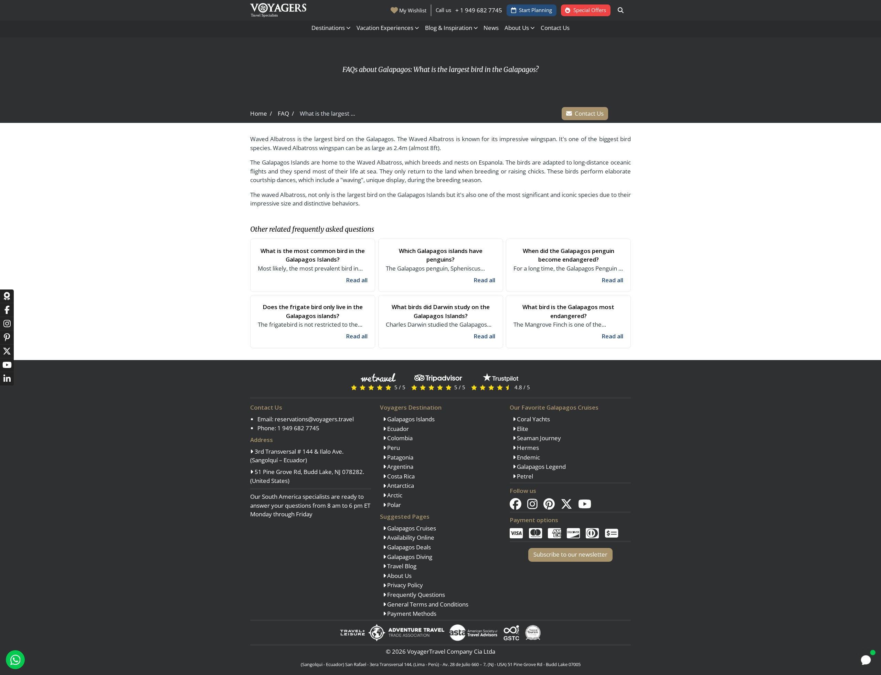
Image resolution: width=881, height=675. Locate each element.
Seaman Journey (538, 438)
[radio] (354, 387)
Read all (357, 280)
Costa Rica (400, 476)
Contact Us (555, 28)
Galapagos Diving (409, 557)
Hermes (527, 448)
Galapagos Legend (541, 467)
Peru (393, 448)
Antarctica (400, 485)
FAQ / (286, 113)
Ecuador (397, 429)
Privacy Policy (404, 585)
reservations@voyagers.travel (314, 419)
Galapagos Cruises (411, 528)
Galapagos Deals (408, 547)
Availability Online (410, 537)
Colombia (399, 438)
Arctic (394, 495)
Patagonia (399, 457)
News (491, 28)
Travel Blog (401, 566)
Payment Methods (411, 614)
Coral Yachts (533, 419)
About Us (399, 576)
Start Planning (535, 10)
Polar (393, 505)
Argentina (399, 467)
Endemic (528, 457)
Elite (522, 429)
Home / (261, 113)
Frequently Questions (415, 595)
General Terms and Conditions (427, 604)
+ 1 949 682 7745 (478, 10)
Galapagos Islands (410, 419)
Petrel (524, 476)
